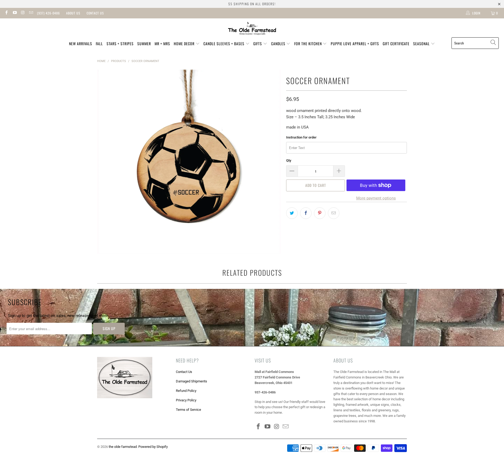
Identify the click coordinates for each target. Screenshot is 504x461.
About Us (73, 13)
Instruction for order (301, 137)
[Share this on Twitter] (292, 213)
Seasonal (422, 43)
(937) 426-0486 (48, 13)
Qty (288, 160)
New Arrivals (80, 43)
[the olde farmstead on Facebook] (6, 13)
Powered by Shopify (153, 447)
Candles (278, 43)
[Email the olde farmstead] (31, 13)
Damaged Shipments (191, 381)
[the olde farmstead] (252, 29)
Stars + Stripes (120, 43)
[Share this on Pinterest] (320, 213)
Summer (144, 43)
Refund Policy (186, 391)
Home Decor (185, 43)
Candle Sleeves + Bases (224, 43)
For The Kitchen (308, 43)
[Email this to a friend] (333, 213)
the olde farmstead (123, 447)
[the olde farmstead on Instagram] (22, 13)
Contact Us (95, 13)
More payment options (376, 198)
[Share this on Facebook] (306, 213)
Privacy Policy (186, 400)
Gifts (258, 43)
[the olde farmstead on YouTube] (14, 13)
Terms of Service (188, 410)
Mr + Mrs (162, 43)
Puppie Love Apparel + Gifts (355, 43)
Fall (99, 43)
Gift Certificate (396, 43)
